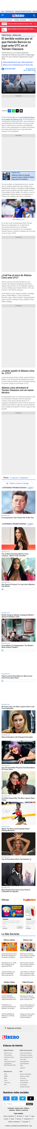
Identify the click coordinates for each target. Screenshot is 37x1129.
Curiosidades (24, 1082)
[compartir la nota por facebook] (9, 111)
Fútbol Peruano (20, 20)
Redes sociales (24, 1076)
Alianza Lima (17, 35)
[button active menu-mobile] (3, 15)
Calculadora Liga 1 (10, 1061)
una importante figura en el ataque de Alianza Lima (18, 118)
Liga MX (22, 1068)
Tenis (5, 1080)
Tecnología (23, 1084)
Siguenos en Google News (21, 111)
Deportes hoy (8, 1071)
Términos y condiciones (22, 1110)
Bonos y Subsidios (25, 1074)
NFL (5, 1084)
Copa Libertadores (26, 1053)
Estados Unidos (25, 1087)
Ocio (21, 1071)
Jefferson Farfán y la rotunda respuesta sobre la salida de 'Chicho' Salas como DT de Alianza (22, 177)
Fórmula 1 (7, 1082)
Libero (27, 1116)
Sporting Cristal (9, 1057)
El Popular (19, 1116)
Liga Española (24, 1063)
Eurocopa (23, 1059)
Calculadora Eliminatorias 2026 (10, 1064)
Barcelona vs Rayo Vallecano (23, 11)
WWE (6, 1076)
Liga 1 (6, 1059)
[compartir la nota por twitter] (17, 111)
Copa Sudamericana (26, 1057)
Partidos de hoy (9, 11)
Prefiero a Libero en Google (19, 483)
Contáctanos (11, 1108)
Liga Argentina (24, 1061)
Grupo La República (8, 1116)
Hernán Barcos (24, 478)
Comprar (20, 927)
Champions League (26, 1055)
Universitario (8, 1055)
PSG (21, 1065)
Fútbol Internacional (26, 1050)
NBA (5, 1078)
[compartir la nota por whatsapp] (13, 111)
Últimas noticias (6, 20)
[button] (34, 15)
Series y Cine (24, 1080)
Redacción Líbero (9, 69)
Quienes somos (19, 1108)
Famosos (23, 1078)
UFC (5, 1074)
